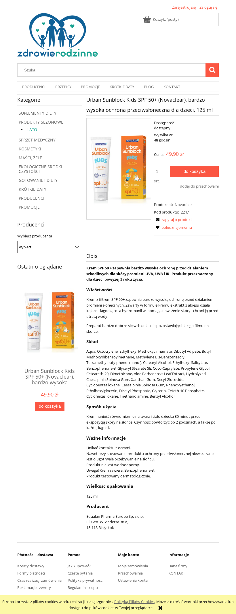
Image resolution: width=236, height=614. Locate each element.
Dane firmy (177, 565)
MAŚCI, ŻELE (30, 157)
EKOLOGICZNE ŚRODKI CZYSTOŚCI (40, 169)
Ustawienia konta (133, 580)
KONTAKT (176, 573)
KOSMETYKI (30, 149)
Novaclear (183, 204)
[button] (173, 219)
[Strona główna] (57, 34)
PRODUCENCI (31, 198)
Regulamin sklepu (83, 587)
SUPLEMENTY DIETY (37, 113)
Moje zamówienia (133, 565)
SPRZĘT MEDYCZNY (37, 140)
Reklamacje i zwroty (34, 587)
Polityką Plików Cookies (134, 601)
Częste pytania (80, 573)
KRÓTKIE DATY (32, 189)
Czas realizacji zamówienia (39, 580)
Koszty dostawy (30, 565)
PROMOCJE (29, 207)
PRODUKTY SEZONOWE (41, 122)
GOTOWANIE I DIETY (38, 180)
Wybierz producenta (34, 236)
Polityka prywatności (85, 580)
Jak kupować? (79, 565)
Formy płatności (31, 573)
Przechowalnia (130, 573)
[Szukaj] (212, 70)
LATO (32, 129)
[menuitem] (33, 87)
